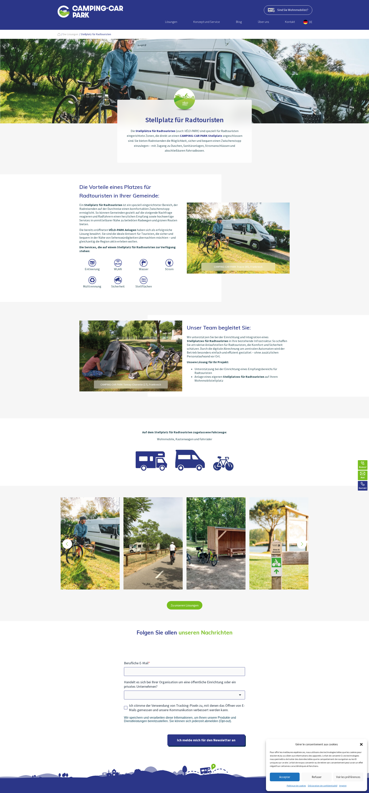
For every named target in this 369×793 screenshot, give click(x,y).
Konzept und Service (206, 22)
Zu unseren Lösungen (185, 605)
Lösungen (171, 22)
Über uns (263, 22)
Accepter (284, 777)
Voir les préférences (348, 777)
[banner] (90, 12)
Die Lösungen (70, 34)
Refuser (317, 777)
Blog (239, 22)
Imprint (343, 785)
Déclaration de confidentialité (322, 785)
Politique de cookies (296, 785)
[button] (361, 744)
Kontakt (290, 22)
